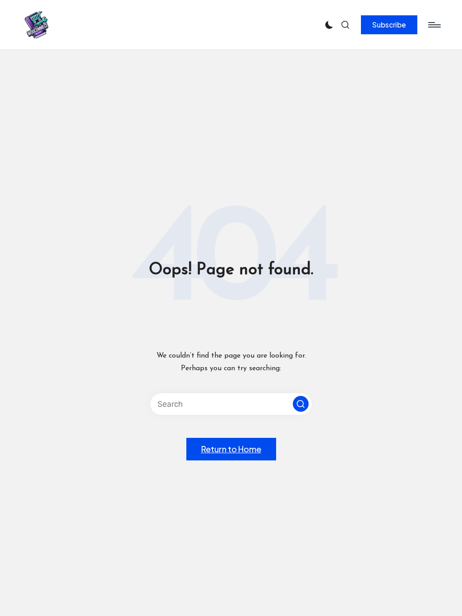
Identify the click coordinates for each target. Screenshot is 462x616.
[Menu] (433, 25)
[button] (389, 24)
